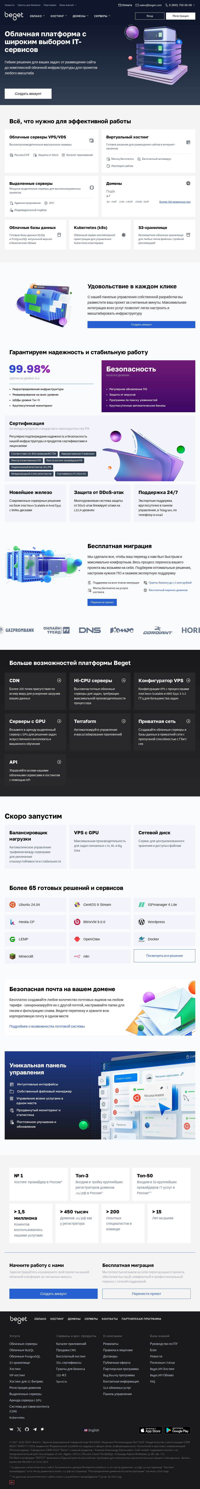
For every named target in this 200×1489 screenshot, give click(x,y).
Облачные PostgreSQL (24, 1356)
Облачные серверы (23, 1344)
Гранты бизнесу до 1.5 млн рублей (170, 583)
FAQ (152, 1381)
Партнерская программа (141, 1318)
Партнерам (50, 5)
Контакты (110, 1318)
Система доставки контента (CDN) (29, 1409)
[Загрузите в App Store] (150, 1430)
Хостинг (57, 16)
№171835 (138, 1442)
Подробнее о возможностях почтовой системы (47, 1026)
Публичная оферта (116, 1363)
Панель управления (117, 1394)
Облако (36, 16)
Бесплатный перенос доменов (168, 590)
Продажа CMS (66, 1350)
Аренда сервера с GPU (25, 1400)
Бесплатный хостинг (71, 1356)
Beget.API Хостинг (162, 1369)
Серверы (100, 16)
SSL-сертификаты (68, 1363)
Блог (153, 1350)
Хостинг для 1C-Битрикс (26, 1381)
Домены (79, 16)
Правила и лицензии (118, 1350)
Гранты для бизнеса (29, 5)
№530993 (94, 1442)
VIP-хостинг (17, 1375)
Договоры (110, 1356)
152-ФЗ (61, 1375)
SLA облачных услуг (117, 1388)
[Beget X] (19, 1430)
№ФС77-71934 (26, 1446)
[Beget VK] (11, 1430)
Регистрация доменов (25, 1388)
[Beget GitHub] (27, 1430)
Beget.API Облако (162, 1375)
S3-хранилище (19, 1363)
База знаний (67, 5)
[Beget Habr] (43, 1430)
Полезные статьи (162, 1363)
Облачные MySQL (21, 1350)
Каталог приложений (71, 1344)
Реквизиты (111, 1344)
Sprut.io (61, 1381)
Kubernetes (17, 1417)
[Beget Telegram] (35, 1430)
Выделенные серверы (25, 1394)
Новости (9, 5)
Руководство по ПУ (164, 1344)
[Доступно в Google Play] (177, 1430)
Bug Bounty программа (119, 1375)
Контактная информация (121, 1381)
